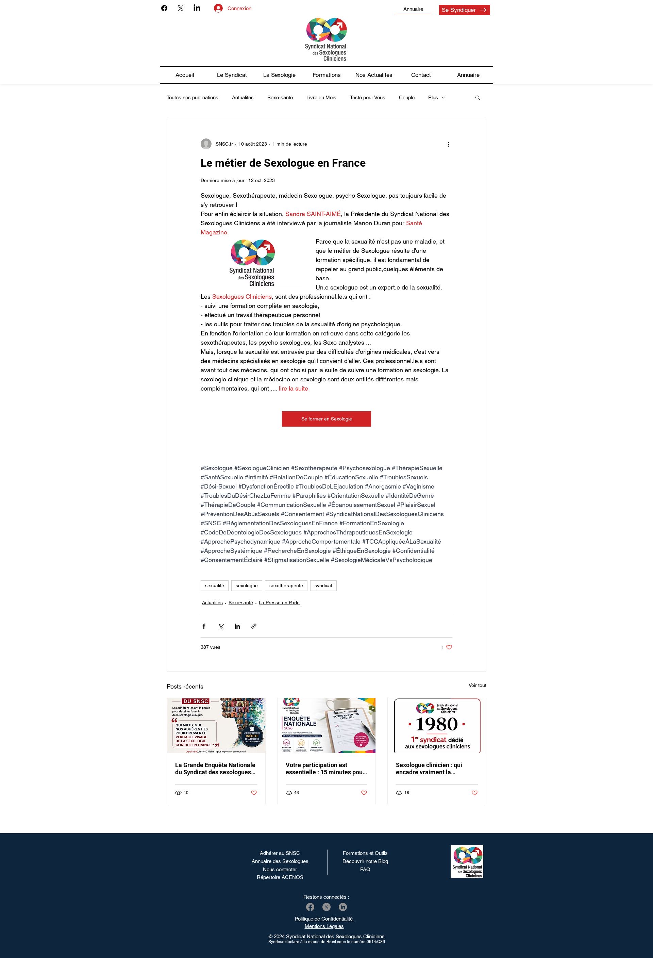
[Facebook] (164, 8)
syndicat (323, 585)
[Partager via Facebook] (204, 626)
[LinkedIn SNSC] (343, 907)
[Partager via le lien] (254, 626)
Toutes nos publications (192, 97)
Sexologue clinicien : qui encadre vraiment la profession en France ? (429, 768)
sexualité (214, 585)
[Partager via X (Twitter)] (220, 626)
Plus (433, 97)
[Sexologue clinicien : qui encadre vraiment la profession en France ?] (437, 725)
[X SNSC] (326, 907)
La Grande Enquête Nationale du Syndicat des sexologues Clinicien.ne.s (215, 768)
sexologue (247, 585)
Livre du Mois (321, 97)
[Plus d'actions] (448, 144)
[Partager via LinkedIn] (237, 626)
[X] (181, 8)
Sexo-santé (280, 97)
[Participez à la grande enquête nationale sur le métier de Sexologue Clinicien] (327, 725)
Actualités (243, 97)
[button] (374, 75)
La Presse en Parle (279, 602)
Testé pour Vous (367, 97)
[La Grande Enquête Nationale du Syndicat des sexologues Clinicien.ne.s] (216, 725)
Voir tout (477, 685)
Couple (407, 97)
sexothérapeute (286, 585)
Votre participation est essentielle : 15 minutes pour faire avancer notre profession (325, 768)
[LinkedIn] (197, 8)
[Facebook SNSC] (310, 907)
